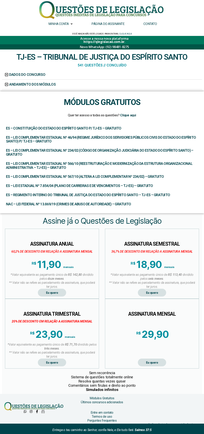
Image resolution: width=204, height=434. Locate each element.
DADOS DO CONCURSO (27, 74)
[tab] (102, 75)
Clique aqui (128, 115)
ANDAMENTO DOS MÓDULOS (32, 84)
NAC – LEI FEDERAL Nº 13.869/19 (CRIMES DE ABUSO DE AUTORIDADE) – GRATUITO (68, 204)
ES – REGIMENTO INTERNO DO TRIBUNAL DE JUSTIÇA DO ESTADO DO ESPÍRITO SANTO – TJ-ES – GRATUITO (88, 195)
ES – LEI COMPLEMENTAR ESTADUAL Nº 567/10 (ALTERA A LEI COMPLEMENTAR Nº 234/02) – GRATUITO (85, 177)
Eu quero (52, 292)
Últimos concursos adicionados (102, 402)
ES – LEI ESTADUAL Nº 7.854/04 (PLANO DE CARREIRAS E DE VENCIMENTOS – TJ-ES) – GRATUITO (79, 186)
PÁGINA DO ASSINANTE (108, 24)
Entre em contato (102, 412)
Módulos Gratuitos (102, 398)
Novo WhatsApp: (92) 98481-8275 (104, 47)
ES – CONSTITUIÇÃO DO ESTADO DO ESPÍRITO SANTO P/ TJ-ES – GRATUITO (63, 128)
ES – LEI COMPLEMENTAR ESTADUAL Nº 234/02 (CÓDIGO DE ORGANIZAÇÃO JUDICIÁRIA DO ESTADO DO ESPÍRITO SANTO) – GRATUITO (99, 152)
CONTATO (150, 24)
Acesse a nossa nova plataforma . (104, 40)
